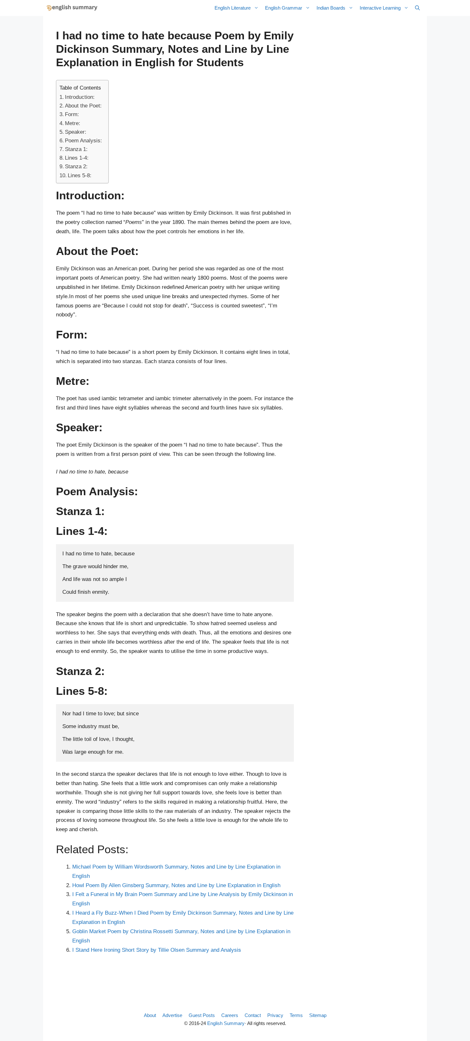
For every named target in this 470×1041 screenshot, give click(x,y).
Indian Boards (331, 8)
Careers (229, 1015)
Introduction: (80, 97)
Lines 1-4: (77, 158)
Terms (296, 1015)
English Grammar (283, 8)
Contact (253, 1015)
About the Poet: (83, 106)
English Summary (226, 1023)
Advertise (172, 1015)
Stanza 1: (76, 149)
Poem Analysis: (83, 141)
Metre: (72, 123)
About (150, 1015)
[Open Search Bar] (417, 8)
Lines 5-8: (79, 175)
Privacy (275, 1015)
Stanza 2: (76, 166)
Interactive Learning (380, 8)
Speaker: (75, 132)
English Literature (233, 8)
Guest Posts (202, 1015)
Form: (72, 114)
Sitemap (317, 1015)
